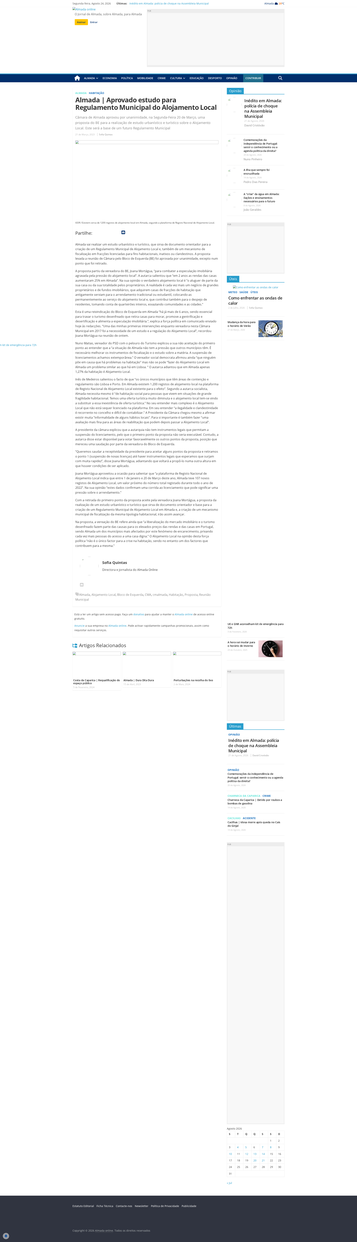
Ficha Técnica (105, 1206)
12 (246, 1154)
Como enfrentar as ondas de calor (255, 300)
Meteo (232, 292)
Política (127, 78)
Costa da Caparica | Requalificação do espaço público (96, 681)
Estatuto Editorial (83, 1206)
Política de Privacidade (165, 1206)
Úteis (233, 279)
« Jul (229, 1183)
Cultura (176, 78)
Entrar (94, 22)
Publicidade (189, 1206)
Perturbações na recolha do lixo (193, 680)
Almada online (117, 625)
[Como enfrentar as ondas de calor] (255, 287)
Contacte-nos (124, 1206)
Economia (110, 78)
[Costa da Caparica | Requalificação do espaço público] (97, 654)
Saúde (243, 292)
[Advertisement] (215, 39)
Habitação (96, 93)
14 (263, 1154)
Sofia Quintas (106, 134)
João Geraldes (252, 209)
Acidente (249, 818)
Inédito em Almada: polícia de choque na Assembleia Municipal (169, 3)
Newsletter (141, 1206)
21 (263, 1160)
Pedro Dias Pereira (255, 182)
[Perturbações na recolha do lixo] (197, 654)
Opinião (231, 78)
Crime (162, 78)
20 (254, 1160)
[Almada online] (77, 78)
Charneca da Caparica (244, 796)
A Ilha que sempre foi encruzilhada (257, 171)
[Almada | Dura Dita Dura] (147, 654)
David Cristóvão (254, 125)
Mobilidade (145, 78)
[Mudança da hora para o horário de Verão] (270, 322)
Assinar (81, 22)
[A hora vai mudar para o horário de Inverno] (270, 642)
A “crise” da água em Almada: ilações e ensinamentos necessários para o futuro (261, 197)
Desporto (215, 78)
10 (230, 1154)
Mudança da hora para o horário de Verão (241, 324)
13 (254, 1154)
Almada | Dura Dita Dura (138, 680)
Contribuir (253, 78)
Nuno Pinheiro (253, 159)
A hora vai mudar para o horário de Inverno (241, 644)
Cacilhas (234, 818)
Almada (89, 78)
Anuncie (79, 625)
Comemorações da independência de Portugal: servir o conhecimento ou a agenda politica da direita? (261, 145)
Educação (197, 78)
